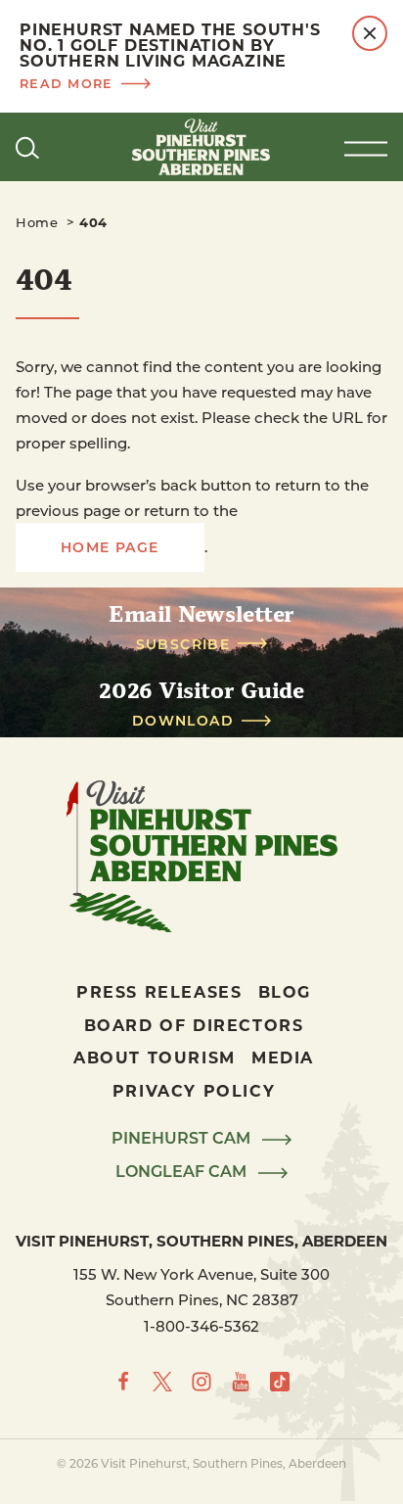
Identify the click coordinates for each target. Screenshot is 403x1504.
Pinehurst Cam (183, 1139)
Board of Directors (194, 1024)
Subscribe (183, 644)
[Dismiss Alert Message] (369, 33)
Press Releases (159, 991)
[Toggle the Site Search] (27, 147)
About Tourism (154, 1057)
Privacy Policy (193, 1090)
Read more (66, 82)
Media (282, 1057)
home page (110, 547)
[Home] (201, 146)
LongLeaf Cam (182, 1172)
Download (183, 720)
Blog (284, 991)
